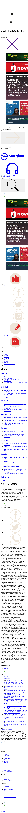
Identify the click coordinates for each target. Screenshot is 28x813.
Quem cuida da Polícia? (6, 729)
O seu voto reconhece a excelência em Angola (15, 469)
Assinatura (5, 477)
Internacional (6, 414)
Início (5, 352)
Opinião (4, 454)
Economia (5, 401)
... (4, 365)
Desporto (4, 440)
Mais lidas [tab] (6, 676)
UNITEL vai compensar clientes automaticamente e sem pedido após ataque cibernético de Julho (14, 696)
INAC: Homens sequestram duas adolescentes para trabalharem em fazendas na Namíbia (15, 724)
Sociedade (5, 387)
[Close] (12, 49)
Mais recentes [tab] (7, 678)
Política (4, 373)
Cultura (4, 428)
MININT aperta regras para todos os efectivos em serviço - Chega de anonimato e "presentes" (15, 688)
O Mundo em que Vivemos (10, 463)
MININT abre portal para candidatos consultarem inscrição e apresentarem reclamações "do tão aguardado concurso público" (14, 683)
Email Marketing (5, 810)
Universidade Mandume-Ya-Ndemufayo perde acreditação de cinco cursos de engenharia (15, 720)
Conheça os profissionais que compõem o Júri (15, 473)
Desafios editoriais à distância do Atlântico (14, 434)
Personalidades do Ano (10, 466)
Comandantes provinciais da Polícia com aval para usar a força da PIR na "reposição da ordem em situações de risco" (15, 692)
